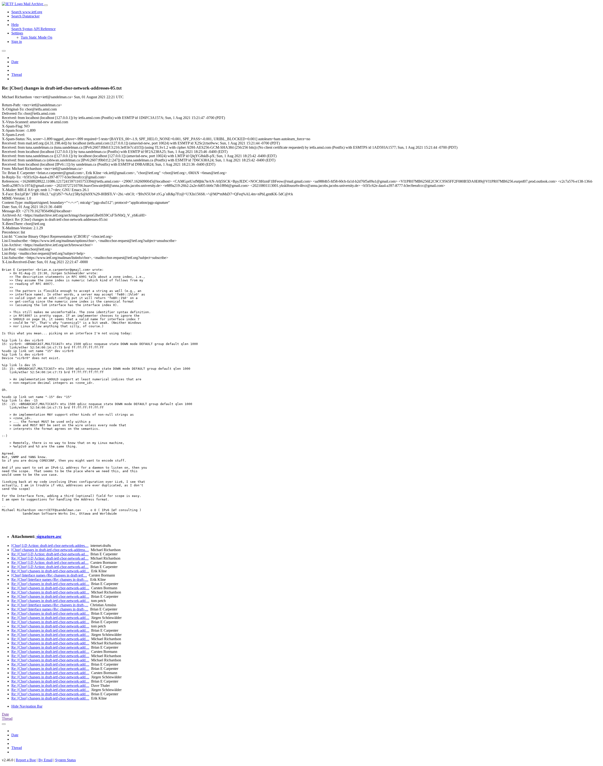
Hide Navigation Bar (26, 706)
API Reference (44, 29)
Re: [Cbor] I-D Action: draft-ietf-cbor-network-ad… (50, 554)
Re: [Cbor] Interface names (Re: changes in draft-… (49, 580)
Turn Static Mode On (36, 37)
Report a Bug (26, 760)
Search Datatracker (25, 16)
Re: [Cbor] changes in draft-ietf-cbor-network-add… (50, 571)
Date (14, 62)
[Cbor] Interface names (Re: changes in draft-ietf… (49, 575)
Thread (16, 75)
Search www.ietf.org (26, 12)
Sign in (16, 42)
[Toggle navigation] (46, 5)
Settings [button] (17, 33)
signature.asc (48, 536)
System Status (65, 760)
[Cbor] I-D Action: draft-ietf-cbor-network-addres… (50, 546)
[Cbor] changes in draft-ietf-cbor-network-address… (50, 550)
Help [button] (15, 25)
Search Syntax (22, 29)
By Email (45, 760)
